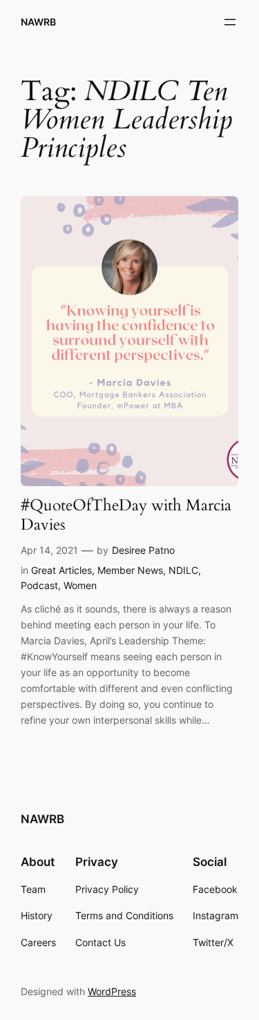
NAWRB (38, 22)
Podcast (39, 585)
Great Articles (61, 570)
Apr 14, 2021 (49, 550)
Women (80, 585)
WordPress (112, 991)
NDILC (183, 570)
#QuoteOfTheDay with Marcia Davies (126, 515)
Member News (130, 570)
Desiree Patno (143, 550)
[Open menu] (230, 22)
